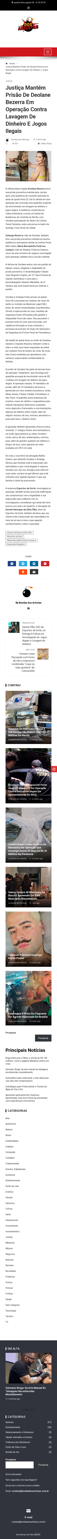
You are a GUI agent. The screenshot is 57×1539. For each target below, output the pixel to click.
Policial (9, 1288)
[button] (23, 1409)
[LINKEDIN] (34, 563)
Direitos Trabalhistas (16, 1169)
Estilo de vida (12, 1186)
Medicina (10, 1242)
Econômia (10, 1175)
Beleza (9, 1129)
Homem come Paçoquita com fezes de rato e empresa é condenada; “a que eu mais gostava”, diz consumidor (23, 660)
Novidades (11, 1271)
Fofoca (9, 1208)
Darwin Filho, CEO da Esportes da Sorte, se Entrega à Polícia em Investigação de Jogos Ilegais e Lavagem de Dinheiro (34, 633)
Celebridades (12, 1141)
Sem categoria (13, 1305)
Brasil (8, 1135)
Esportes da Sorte (15, 536)
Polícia (9, 1282)
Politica (9, 1293)
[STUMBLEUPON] (23, 572)
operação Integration (16, 544)
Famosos (10, 1203)
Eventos (9, 1192)
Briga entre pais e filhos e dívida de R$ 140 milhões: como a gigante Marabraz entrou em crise (27, 1061)
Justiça (9, 81)
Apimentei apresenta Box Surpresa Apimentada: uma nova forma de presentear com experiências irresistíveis (26, 1098)
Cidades (10, 1146)
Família (9, 1197)
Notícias (10, 1260)
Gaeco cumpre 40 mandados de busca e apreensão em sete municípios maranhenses (26, 895)
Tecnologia (11, 1310)
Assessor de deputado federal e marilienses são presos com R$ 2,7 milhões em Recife (28, 732)
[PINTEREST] (45, 563)
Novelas (10, 1265)
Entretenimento (13, 1180)
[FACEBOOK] (12, 563)
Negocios (10, 1254)
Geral (8, 1214)
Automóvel (11, 1124)
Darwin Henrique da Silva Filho (20, 533)
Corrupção (10, 1152)
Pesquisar (11, 1032)
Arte (8, 1118)
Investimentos (13, 1231)
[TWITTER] (23, 563)
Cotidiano (10, 1158)
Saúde (9, 1299)
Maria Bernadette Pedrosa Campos (22, 540)
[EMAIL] (34, 571)
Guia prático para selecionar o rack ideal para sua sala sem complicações (27, 1079)
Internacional (12, 1220)
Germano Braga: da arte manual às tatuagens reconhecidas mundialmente (27, 1071)
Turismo (9, 1316)
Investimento (12, 1226)
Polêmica (10, 1276)
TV (7, 1322)
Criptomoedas (12, 1163)
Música (9, 1248)
